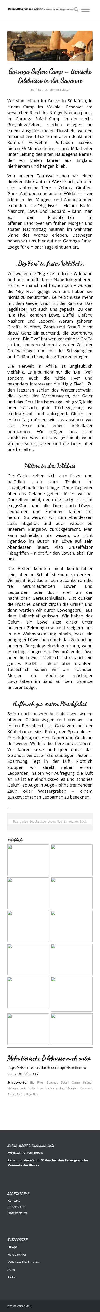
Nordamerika (16, 1254)
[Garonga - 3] (50, 46)
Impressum (16, 1206)
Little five (35, 1088)
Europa (12, 1247)
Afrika (37, 90)
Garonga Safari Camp (63, 1082)
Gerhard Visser (60, 90)
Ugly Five (32, 1094)
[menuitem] (74, 9)
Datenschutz (17, 1213)
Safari (11, 1094)
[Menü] (85, 9)
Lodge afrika (54, 1088)
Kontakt (13, 1200)
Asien (11, 1270)
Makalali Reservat (79, 1088)
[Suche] (74, 9)
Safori (20, 1094)
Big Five (36, 1082)
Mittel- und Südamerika (23, 1262)
